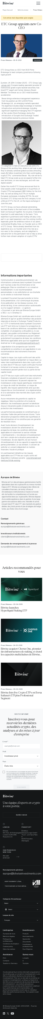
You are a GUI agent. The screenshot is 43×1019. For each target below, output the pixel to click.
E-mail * (5, 741)
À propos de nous (9, 934)
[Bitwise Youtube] (12, 1013)
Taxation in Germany (10, 963)
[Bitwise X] (8, 1013)
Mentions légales (9, 936)
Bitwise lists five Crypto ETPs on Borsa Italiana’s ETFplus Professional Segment (21, 695)
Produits (25, 934)
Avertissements (28, 936)
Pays (4, 761)
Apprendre (26, 939)
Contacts (6, 961)
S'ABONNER (37, 60)
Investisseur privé (11, 756)
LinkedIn (26, 958)
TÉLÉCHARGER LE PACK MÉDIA (15, 886)
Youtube (25, 963)
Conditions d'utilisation (11, 944)
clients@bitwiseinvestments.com (15, 537)
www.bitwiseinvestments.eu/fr (28, 343)
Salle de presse (23, 10)
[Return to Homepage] (11, 3)
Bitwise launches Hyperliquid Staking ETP (14, 609)
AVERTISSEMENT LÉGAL (13, 881)
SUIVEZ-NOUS (21, 815)
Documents (27, 942)
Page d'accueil (8, 10)
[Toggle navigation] (38, 3)
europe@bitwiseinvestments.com (15, 526)
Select (6, 903)
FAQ (4, 958)
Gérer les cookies (9, 949)
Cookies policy (8, 946)
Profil (4, 751)
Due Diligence (27, 949)
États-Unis (9, 766)
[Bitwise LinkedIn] (4, 1013)
